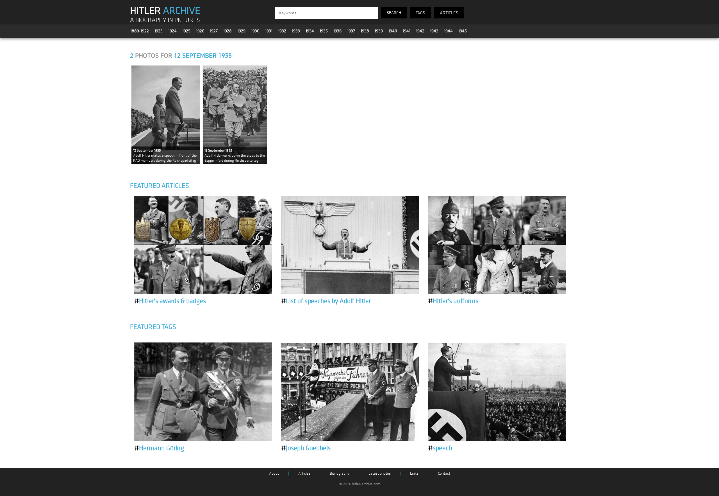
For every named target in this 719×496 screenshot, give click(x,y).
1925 (186, 31)
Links (414, 473)
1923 (158, 31)
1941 (406, 31)
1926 (200, 31)
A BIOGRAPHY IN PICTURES (165, 20)
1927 (214, 31)
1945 (462, 31)
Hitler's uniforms (453, 301)
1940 (392, 31)
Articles (304, 473)
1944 (448, 31)
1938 (365, 31)
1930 (255, 31)
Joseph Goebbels (306, 448)
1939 (379, 31)
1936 (337, 31)
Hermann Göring (159, 448)
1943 (434, 31)
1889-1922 (139, 31)
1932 (282, 31)
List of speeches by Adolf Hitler (326, 301)
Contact (444, 473)
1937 (351, 31)
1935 (324, 31)
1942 (420, 31)
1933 (296, 31)
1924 (172, 31)
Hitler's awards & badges (170, 301)
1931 (268, 31)
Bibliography (339, 473)
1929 (241, 31)
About (274, 473)
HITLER (165, 10)
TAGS (420, 13)
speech (440, 448)
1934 (310, 31)
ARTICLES (449, 13)
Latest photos (379, 473)
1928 (227, 31)
